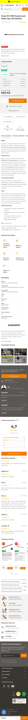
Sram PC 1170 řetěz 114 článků (20, 553)
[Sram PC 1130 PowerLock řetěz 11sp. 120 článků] (14, 34)
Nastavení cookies (6, 713)
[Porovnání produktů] (20, 5)
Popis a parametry (6, 135)
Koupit (10, 568)
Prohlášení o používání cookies (9, 711)
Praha (6, 638)
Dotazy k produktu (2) (19, 135)
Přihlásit (24, 655)
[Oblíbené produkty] (23, 5)
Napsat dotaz (15, 376)
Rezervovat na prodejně (15, 106)
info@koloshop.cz (10, 631)
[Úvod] (9, 5)
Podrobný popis (5, 55)
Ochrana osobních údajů (7, 709)
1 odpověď (3, 400)
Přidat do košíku (19, 101)
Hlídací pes (8, 121)
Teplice (11, 638)
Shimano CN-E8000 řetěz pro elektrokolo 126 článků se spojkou (7, 554)
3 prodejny (8, 636)
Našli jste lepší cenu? (14, 110)
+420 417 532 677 (8, 380)
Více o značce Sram (6, 341)
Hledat (25, 9)
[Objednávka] (26, 5)
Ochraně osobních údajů (11, 662)
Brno (14, 638)
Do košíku (24, 718)
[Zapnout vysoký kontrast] (4, 712)
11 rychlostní (6, 12)
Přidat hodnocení (15, 453)
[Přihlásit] (17, 5)
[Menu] (2, 5)
